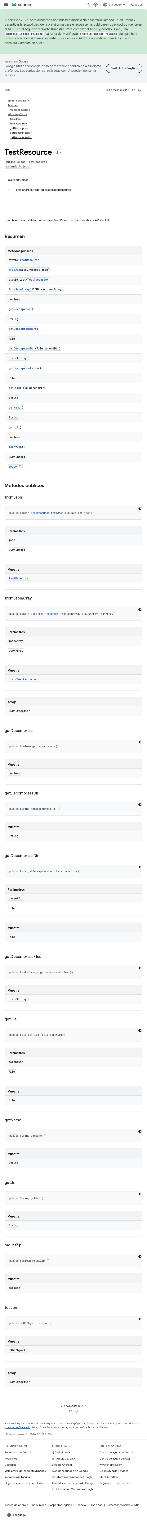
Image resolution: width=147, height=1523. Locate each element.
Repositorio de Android (18, 1452)
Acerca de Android (16, 1505)
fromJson (15, 269)
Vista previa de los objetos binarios (25, 1471)
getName (14, 407)
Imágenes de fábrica (17, 1477)
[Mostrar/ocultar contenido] (29, 100)
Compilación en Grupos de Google (73, 1483)
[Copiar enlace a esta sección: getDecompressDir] (42, 793)
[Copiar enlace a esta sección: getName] (25, 1120)
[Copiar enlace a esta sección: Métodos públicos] (48, 486)
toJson (14, 466)
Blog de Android (62, 1464)
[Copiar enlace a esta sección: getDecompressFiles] (45, 957)
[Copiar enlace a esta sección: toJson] (21, 1308)
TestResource (29, 260)
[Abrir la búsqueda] (88, 4)
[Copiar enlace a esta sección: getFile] (20, 1019)
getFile (14, 388)
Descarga (10, 1464)
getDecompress (19, 309)
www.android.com (111, 1464)
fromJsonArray (19, 289)
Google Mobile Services (114, 1471)
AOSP (8, 90)
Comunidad (39, 1505)
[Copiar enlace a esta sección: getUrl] (19, 1183)
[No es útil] (139, 90)
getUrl (13, 427)
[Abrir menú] (6, 4)
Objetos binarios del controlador (24, 1483)
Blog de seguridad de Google (70, 1471)
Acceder (136, 4)
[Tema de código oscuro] (140, 508)
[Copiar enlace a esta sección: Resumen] (28, 237)
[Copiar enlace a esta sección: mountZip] (25, 1245)
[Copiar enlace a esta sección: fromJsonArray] (35, 598)
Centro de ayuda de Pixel (115, 1458)
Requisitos (11, 1458)
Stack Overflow (109, 1477)
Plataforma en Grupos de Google (72, 1477)
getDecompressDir (22, 329)
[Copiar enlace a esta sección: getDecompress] (37, 731)
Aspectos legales (61, 1505)
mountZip (15, 447)
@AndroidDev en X (63, 1458)
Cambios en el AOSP (32, 43)
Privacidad (96, 1505)
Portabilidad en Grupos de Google (72, 1489)
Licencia (81, 1505)
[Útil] (134, 90)
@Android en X (61, 1452)
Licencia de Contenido (17, 1427)
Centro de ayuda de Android (117, 1452)
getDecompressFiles (23, 368)
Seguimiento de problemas (116, 1483)
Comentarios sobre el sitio (123, 1505)
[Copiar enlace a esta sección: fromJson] (26, 497)
